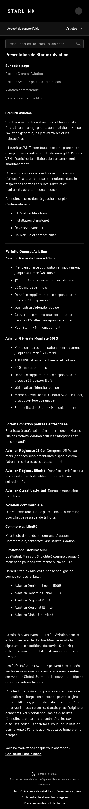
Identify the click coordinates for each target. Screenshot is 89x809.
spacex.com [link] (45, 783)
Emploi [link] (12, 791)
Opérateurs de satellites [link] (36, 791)
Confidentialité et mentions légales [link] (44, 797)
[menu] (78, 11)
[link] (21, 11)
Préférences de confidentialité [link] (44, 803)
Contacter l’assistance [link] (23, 754)
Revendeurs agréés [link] (68, 791)
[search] (78, 43)
